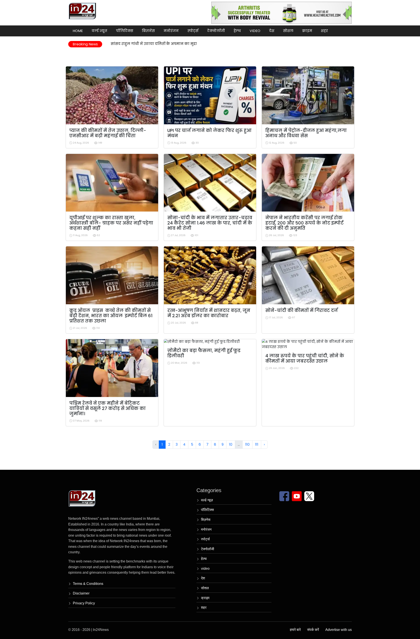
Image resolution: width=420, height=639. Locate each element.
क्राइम (307, 30)
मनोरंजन (171, 30)
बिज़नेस (148, 30)
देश (271, 30)
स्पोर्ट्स (192, 30)
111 (256, 444)
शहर (324, 30)
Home (78, 30)
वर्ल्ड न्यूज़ (99, 30)
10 (230, 444)
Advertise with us (338, 630)
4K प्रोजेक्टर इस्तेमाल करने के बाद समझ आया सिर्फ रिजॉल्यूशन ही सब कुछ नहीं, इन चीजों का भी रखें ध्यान (196, 44)
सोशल (288, 30)
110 (247, 444)
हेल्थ (237, 30)
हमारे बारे (295, 630)
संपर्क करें (313, 630)
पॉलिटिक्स (124, 30)
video (255, 30)
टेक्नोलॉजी (216, 30)
